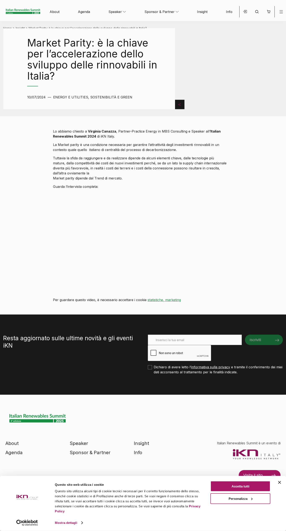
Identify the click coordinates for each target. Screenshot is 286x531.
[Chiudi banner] (279, 482)
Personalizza (238, 498)
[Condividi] (179, 104)
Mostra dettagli (66, 523)
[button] (269, 11)
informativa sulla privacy (210, 367)
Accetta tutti (240, 486)
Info (229, 12)
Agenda (84, 12)
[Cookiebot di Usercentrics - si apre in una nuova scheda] (27, 523)
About (54, 12)
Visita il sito (253, 475)
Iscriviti (255, 340)
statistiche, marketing (164, 300)
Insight (202, 12)
